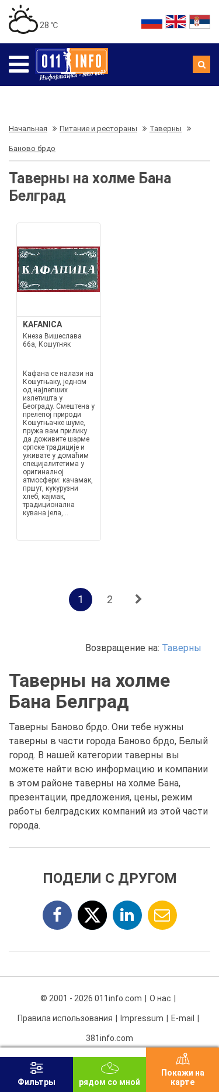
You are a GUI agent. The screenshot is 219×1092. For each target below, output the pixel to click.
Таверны (181, 647)
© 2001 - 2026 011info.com (91, 998)
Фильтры (36, 1082)
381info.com (109, 1038)
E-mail (182, 1018)
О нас (160, 998)
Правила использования (65, 1018)
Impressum (142, 1018)
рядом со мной (109, 1082)
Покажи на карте (182, 1077)
